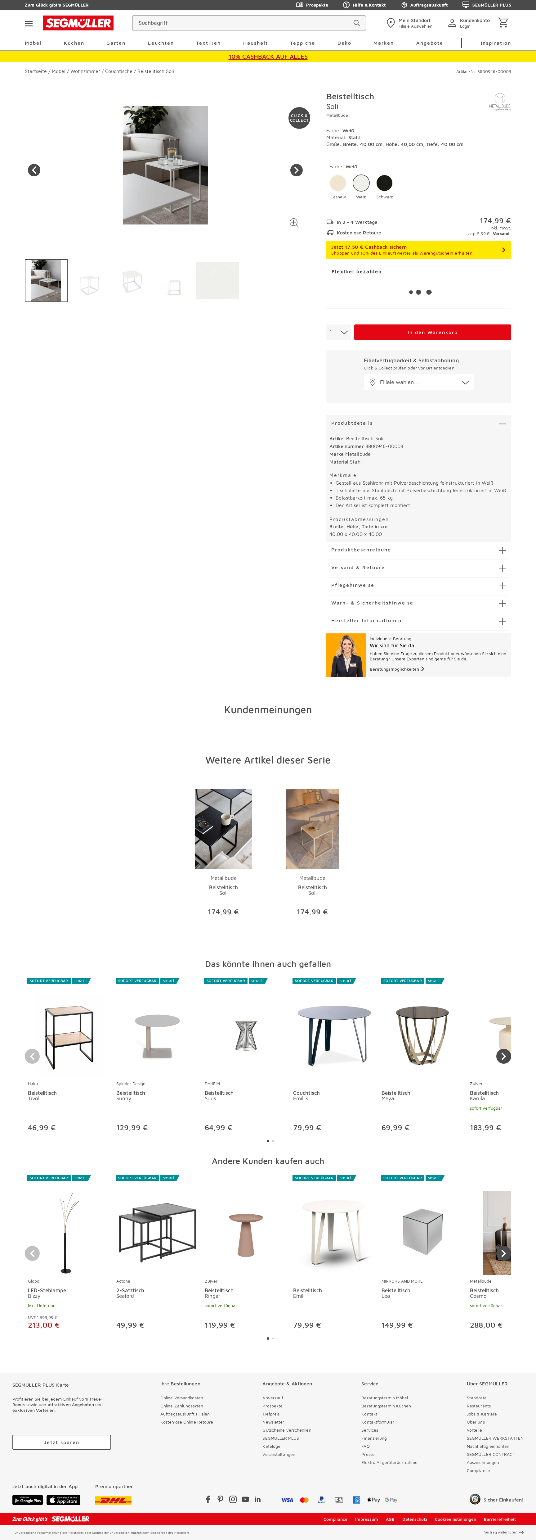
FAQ (365, 1446)
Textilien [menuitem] (208, 43)
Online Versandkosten (181, 1397)
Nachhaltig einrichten (488, 1446)
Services (369, 1430)
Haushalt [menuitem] (255, 43)
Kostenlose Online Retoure (186, 1421)
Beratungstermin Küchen (386, 1405)
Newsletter (273, 1421)
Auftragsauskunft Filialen (185, 1413)
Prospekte (317, 4)
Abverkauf (272, 1397)
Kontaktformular (377, 1421)
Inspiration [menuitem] (496, 43)
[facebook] (208, 1500)
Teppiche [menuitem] (302, 43)
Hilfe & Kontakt (369, 4)
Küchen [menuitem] (74, 43)
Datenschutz (414, 1519)
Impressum (366, 1519)
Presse (368, 1454)
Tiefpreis (270, 1413)
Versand (501, 233)
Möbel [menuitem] (33, 43)
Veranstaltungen (278, 1454)
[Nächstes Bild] (296, 170)
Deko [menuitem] (344, 43)
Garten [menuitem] (116, 43)
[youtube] (245, 1500)
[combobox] (338, 332)
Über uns (476, 1421)
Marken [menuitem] (383, 43)
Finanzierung (374, 1438)
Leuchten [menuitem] (161, 43)
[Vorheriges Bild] (34, 170)
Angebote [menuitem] (429, 43)
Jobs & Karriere (482, 1413)
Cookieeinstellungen (455, 1519)
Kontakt (369, 1413)
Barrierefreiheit (500, 1519)
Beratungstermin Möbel (384, 1397)
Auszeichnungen (483, 1462)
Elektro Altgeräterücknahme (389, 1462)
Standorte (477, 1397)
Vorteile (474, 1430)
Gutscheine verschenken (286, 1430)
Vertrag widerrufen (500, 1532)
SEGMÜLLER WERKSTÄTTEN (495, 1438)
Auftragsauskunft (429, 4)
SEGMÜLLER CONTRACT (491, 1454)
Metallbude (337, 115)
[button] (294, 222)
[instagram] (233, 1500)
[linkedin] (257, 1500)
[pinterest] (220, 1500)
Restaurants (479, 1405)
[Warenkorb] (504, 23)
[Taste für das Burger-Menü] (28, 23)
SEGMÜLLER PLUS (491, 4)
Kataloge (271, 1446)
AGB (390, 1519)
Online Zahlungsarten (181, 1405)
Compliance (478, 1470)
